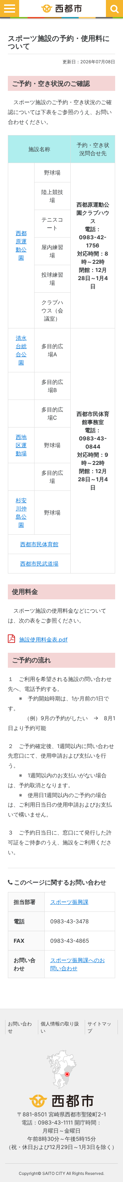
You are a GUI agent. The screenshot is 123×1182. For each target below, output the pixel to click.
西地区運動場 (21, 445)
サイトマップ (99, 1027)
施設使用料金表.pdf (43, 639)
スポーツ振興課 (69, 901)
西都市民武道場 (39, 563)
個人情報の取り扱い (60, 1027)
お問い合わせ (20, 1027)
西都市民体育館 (39, 544)
